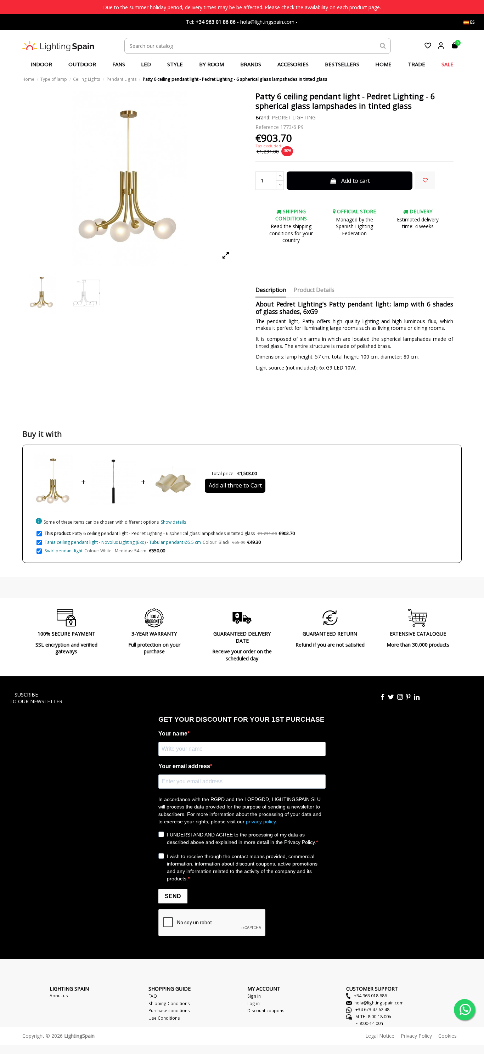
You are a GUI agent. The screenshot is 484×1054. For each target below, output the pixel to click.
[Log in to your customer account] (441, 45)
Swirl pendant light (64, 551)
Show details (173, 522)
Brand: (262, 117)
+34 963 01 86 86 (216, 21)
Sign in (254, 996)
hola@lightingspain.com (379, 1002)
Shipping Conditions (169, 1003)
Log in (253, 1003)
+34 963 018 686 (370, 995)
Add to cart (355, 181)
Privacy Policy (416, 1035)
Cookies (447, 1035)
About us (59, 995)
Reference (267, 127)
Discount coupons (266, 1010)
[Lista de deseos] (428, 45)
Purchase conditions (169, 1010)
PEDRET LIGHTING (294, 117)
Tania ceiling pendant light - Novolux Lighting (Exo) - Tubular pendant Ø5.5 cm (123, 542)
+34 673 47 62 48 (371, 1009)
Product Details (314, 290)
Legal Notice (379, 1035)
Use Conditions (164, 1018)
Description (270, 290)
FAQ (152, 996)
